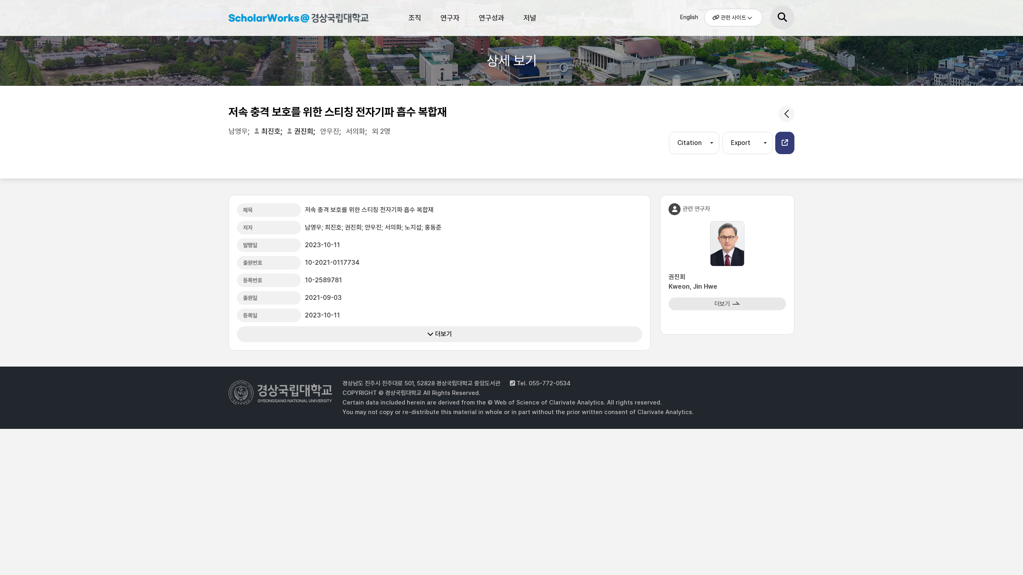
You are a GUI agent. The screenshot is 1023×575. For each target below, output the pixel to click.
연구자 (450, 18)
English (689, 17)
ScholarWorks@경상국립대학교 (294, 19)
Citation (689, 143)
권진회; (305, 131)
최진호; (272, 131)
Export (740, 143)
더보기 (443, 334)
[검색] (782, 18)
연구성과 (491, 18)
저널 (529, 18)
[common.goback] (786, 114)
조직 (414, 18)
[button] (784, 143)
